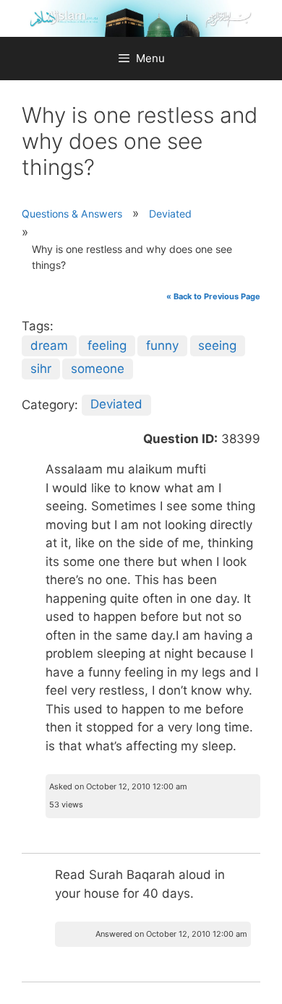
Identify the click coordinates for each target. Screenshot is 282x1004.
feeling (107, 345)
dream (49, 345)
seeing (217, 345)
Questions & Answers (72, 213)
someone (97, 368)
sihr (40, 368)
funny (162, 345)
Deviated (170, 213)
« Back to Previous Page (213, 296)
